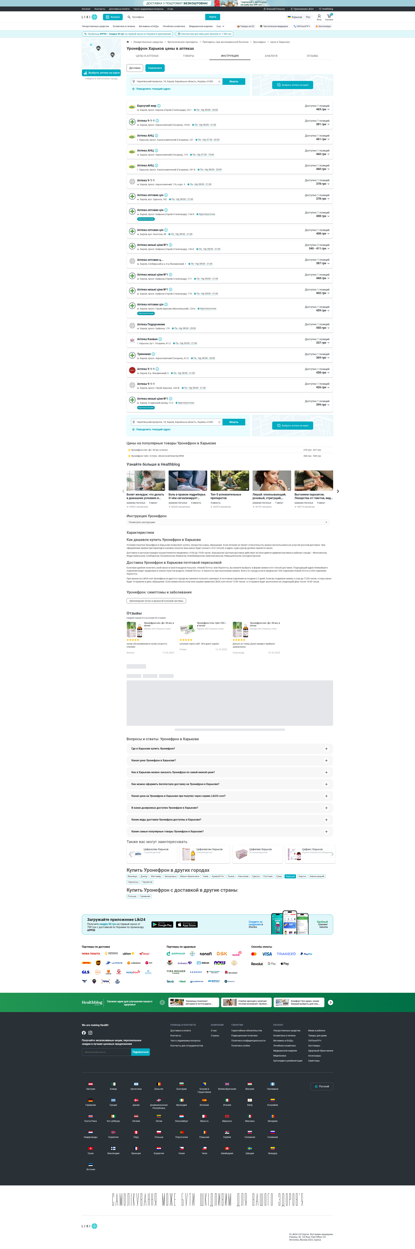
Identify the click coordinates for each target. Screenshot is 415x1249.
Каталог (86, 9)
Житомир (156, 876)
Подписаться (140, 1052)
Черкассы (133, 882)
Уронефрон (259, 42)
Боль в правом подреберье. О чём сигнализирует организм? (187, 496)
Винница (132, 876)
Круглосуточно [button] (207, 214)
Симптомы (314, 1060)
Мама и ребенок (316, 1030)
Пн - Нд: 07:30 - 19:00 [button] (203, 154)
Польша (132, 896)
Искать (234, 81)
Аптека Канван (160, 339)
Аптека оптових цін (166, 195)
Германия (145, 896)
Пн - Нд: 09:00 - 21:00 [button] (186, 343)
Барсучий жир (159, 106)
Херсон (302, 876)
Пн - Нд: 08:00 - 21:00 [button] (205, 124)
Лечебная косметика (174, 26)
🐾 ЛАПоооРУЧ (301, 26)
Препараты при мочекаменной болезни (225, 42)
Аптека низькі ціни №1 (170, 245)
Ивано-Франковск (190, 876)
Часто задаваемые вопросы (148, 9)
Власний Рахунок (276, 9)
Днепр (144, 876)
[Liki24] (89, 1226)
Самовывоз (155, 67)
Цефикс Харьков (312, 849)
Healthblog (327, 9)
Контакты (100, 9)
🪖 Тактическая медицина (274, 26)
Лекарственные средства (95, 26)
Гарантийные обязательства (246, 1030)
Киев (205, 876)
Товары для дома (317, 1035)
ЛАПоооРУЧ (314, 1040)
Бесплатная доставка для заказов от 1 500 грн (206, 34)
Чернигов (147, 882)
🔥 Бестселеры (323, 26)
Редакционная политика (244, 1035)
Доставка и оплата (119, 9)
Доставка (134, 67)
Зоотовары (314, 1045)
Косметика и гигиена (124, 26)
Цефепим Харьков (260, 849)
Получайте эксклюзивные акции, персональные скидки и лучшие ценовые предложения (111, 1042)
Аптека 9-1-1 (157, 121)
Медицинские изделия (201, 26)
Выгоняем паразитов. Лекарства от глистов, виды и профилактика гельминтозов (314, 496)
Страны (215, 1035)
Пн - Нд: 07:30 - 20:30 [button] (208, 139)
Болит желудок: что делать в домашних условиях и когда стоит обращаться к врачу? (145, 496)
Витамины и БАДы (149, 26)
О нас (170, 9)
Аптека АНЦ (156, 136)
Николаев (243, 876)
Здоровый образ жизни (320, 1050)
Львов (231, 876)
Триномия (153, 354)
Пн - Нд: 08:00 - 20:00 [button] (207, 110)
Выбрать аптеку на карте (104, 72)
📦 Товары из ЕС (246, 26)
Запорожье (171, 876)
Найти (212, 16)
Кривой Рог (218, 876)
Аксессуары (314, 1055)
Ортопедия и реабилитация (287, 1060)
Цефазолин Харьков (156, 849)
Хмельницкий (317, 876)
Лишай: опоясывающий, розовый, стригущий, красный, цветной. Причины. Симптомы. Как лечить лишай (271, 496)
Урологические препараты (182, 42)
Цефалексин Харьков (209, 849)
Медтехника (279, 1055)
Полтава (268, 876)
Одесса (256, 876)
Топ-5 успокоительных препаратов (226, 496)
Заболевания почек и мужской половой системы (156, 601)
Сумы (279, 876)
